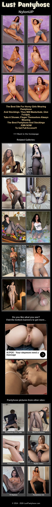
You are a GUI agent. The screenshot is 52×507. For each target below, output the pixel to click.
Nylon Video (38, 464)
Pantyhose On (38, 495)
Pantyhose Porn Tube (13, 432)
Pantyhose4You (13, 464)
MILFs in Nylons (38, 432)
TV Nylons (13, 495)
